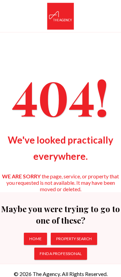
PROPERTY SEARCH (74, 238)
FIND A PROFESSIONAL (61, 253)
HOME (35, 238)
